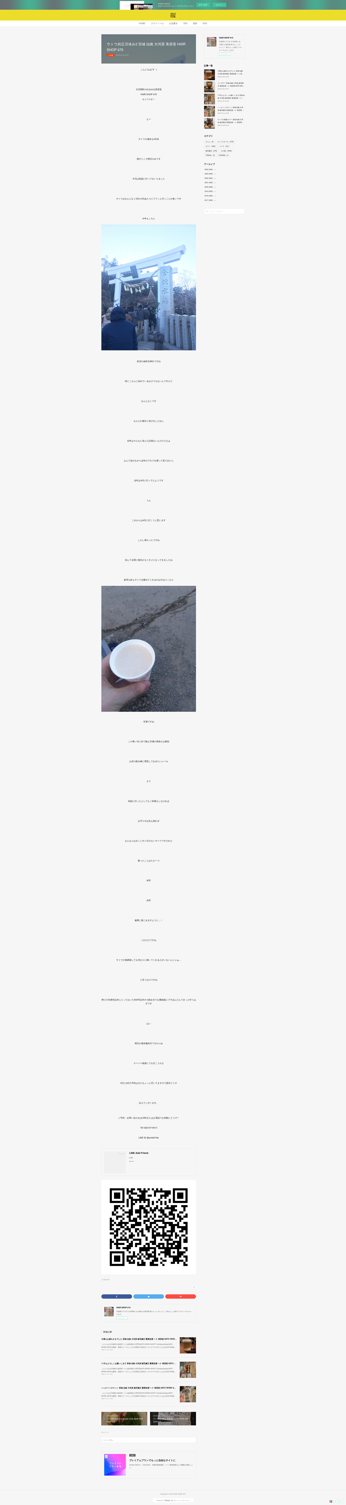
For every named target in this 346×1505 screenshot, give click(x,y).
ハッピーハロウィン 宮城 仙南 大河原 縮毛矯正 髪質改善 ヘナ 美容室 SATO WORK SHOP (139, 1387)
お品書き (173, 23)
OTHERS (224, 155)
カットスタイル (225, 141)
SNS (205, 23)
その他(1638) (105, 1280)
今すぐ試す (203, 4)
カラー (210, 146)
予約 (185, 23)
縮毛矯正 (211, 151)
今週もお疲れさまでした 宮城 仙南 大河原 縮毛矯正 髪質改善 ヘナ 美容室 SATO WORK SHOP (141, 1339)
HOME (142, 23)
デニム (210, 141)
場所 (195, 23)
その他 (110, 55)
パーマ (224, 146)
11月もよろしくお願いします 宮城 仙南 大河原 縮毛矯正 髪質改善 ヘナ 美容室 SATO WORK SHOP (143, 1363)
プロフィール (157, 23)
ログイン (219, 5)
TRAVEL (210, 155)
